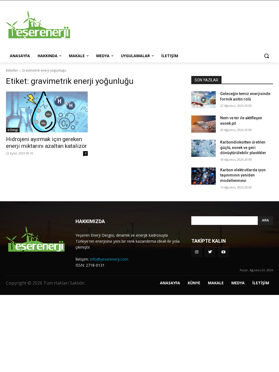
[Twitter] (210, 251)
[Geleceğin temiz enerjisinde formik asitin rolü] (203, 99)
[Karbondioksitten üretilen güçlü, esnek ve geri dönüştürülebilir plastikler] (203, 148)
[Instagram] (196, 251)
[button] (266, 55)
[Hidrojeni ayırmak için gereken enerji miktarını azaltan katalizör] (47, 112)
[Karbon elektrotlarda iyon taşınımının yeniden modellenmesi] (203, 176)
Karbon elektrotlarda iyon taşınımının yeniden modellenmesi (243, 175)
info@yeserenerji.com (109, 259)
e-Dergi (13, 130)
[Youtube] (223, 251)
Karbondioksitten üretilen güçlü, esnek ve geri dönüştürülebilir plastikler (243, 147)
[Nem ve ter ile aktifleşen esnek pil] (203, 124)
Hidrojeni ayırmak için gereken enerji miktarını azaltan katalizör (46, 142)
